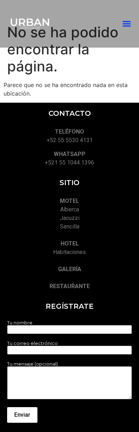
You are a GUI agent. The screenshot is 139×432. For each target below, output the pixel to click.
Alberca (69, 209)
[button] (127, 24)
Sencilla (69, 226)
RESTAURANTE (70, 286)
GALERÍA (69, 269)
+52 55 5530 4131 (70, 140)
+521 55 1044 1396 (69, 162)
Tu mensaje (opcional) (32, 364)
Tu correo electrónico (32, 343)
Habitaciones (69, 252)
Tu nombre (19, 322)
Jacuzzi (69, 218)
